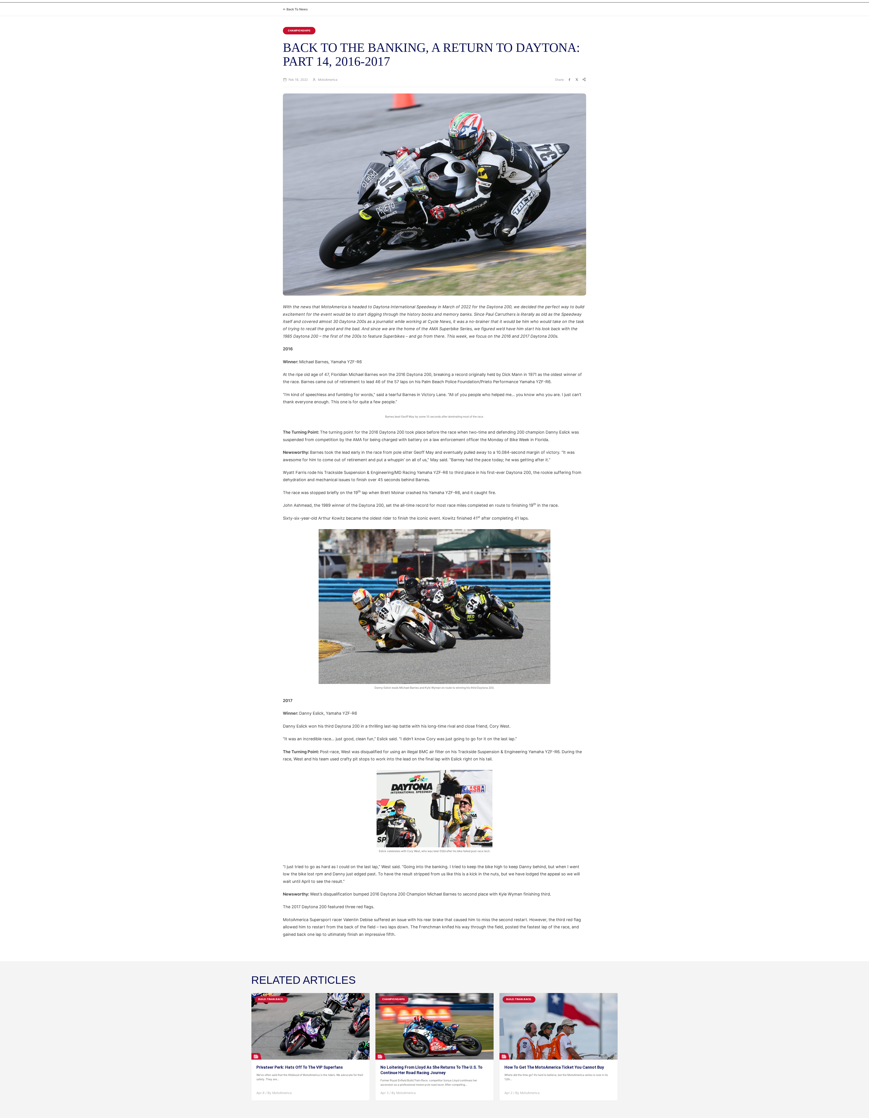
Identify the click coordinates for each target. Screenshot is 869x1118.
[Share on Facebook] (570, 79)
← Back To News (295, 9)
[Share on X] (577, 79)
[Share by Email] (584, 79)
